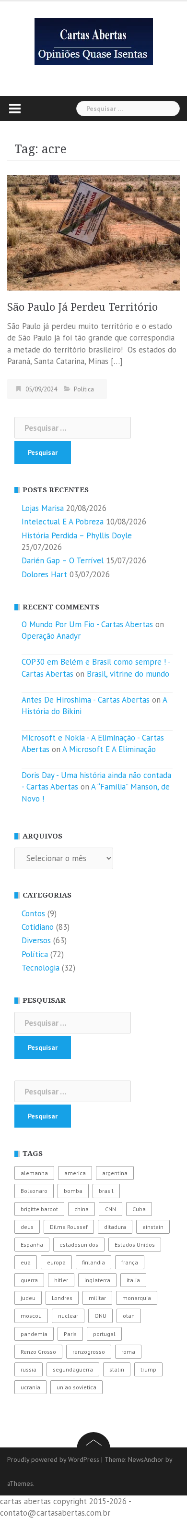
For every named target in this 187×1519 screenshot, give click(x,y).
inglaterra (97, 1280)
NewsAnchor (146, 1459)
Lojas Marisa (43, 508)
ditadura (115, 1226)
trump (148, 1369)
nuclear (68, 1315)
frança (129, 1262)
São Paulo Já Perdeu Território (82, 307)
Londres (62, 1297)
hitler (61, 1280)
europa (56, 1262)
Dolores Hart (44, 574)
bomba (73, 1190)
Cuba (139, 1209)
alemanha (34, 1173)
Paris (70, 1333)
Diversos (36, 940)
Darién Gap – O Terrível (63, 560)
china (81, 1209)
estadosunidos (78, 1244)
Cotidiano (38, 927)
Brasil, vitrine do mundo (128, 673)
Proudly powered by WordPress (53, 1459)
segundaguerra (73, 1369)
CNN (110, 1209)
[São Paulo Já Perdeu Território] (93, 232)
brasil (106, 1190)
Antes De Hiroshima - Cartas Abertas (86, 699)
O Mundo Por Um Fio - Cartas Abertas (87, 624)
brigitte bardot (39, 1209)
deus (27, 1226)
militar (97, 1297)
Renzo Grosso (38, 1351)
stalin (116, 1369)
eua (26, 1262)
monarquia (136, 1297)
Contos (33, 913)
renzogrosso (88, 1351)
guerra (29, 1280)
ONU (100, 1315)
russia (28, 1369)
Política (84, 389)
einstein (153, 1226)
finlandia (93, 1262)
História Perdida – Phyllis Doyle (77, 535)
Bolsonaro (34, 1190)
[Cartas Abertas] (94, 41)
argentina (115, 1173)
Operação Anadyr (51, 636)
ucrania (30, 1387)
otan (129, 1315)
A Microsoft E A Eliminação (109, 749)
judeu (28, 1297)
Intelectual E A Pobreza (63, 521)
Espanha (32, 1244)
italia (133, 1280)
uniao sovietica (76, 1387)
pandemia (34, 1333)
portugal (104, 1333)
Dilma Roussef (69, 1226)
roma (128, 1351)
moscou (31, 1315)
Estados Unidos (135, 1244)
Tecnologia (40, 967)
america (75, 1173)
